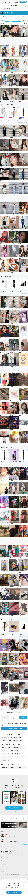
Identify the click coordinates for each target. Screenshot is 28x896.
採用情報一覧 (24, 844)
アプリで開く (23, 1)
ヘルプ (2, 860)
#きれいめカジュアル (16, 753)
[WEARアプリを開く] (25, 5)
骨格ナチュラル (22, 767)
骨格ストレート (5, 767)
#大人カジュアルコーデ (7, 747)
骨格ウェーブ (14, 767)
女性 (17, 16)
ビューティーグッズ (8, 818)
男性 (10, 16)
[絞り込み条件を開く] (2, 20)
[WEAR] (14, 5)
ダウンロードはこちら (14, 807)
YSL (10, 740)
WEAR (2, 818)
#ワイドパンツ (12, 757)
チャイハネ (4, 740)
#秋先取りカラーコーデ (19, 747)
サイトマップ (4, 864)
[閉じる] (26, 881)
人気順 (25, 23)
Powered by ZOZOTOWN (22, 122)
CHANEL (4, 737)
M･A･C (10, 737)
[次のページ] (23, 717)
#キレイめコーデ (5, 753)
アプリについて (14, 811)
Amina (15, 737)
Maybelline (15, 740)
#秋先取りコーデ (5, 760)
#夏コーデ (4, 757)
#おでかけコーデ (14, 750)
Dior (20, 737)
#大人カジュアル (20, 757)
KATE (21, 740)
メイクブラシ (16, 818)
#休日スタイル (5, 750)
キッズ (24, 16)
